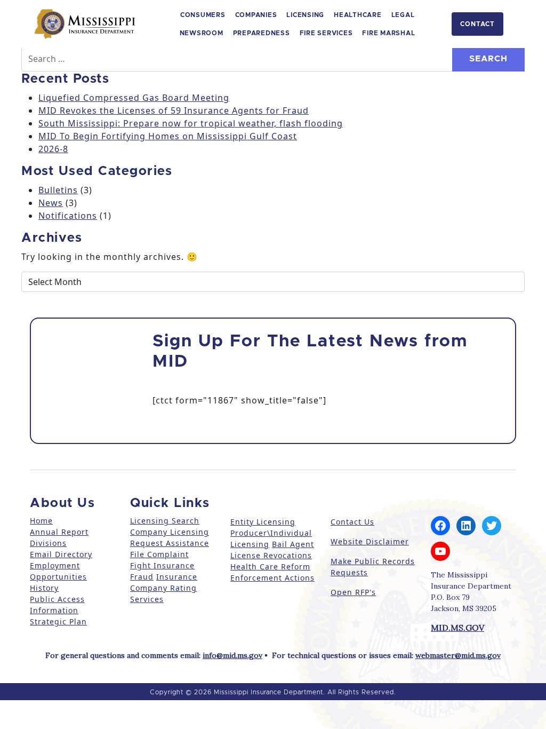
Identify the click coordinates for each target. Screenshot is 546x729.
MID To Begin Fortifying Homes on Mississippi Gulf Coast (167, 136)
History (44, 588)
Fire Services (326, 33)
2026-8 (53, 149)
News (50, 203)
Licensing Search (164, 521)
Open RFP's (353, 592)
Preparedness (261, 33)
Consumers (203, 15)
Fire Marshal (388, 33)
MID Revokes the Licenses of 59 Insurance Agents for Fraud (173, 110)
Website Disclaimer (370, 541)
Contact (477, 24)
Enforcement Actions (272, 578)
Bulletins (58, 190)
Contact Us (352, 522)
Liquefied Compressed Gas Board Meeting (133, 98)
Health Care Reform (270, 566)
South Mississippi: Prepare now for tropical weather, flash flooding (190, 123)
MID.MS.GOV (457, 627)
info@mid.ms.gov (232, 655)
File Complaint (159, 554)
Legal (403, 15)
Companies (256, 15)
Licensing (305, 15)
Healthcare (358, 15)
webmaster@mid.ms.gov (458, 655)
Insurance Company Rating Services (163, 588)
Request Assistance (169, 543)
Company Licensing (169, 532)
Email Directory (61, 554)
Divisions (48, 543)
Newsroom (201, 33)
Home (41, 521)
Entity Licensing (262, 522)
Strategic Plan (58, 621)
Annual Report (59, 532)
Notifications (67, 215)
